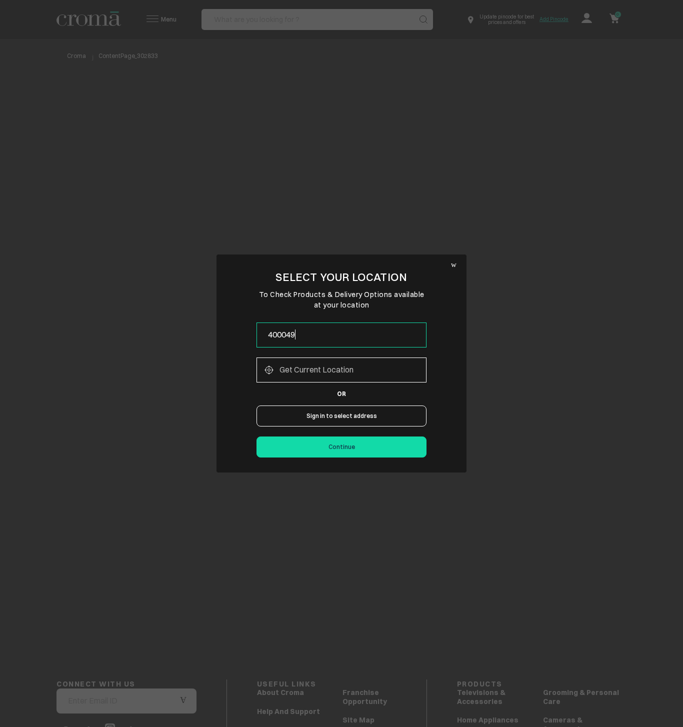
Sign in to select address (341, 416)
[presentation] (341, 335)
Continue (341, 446)
